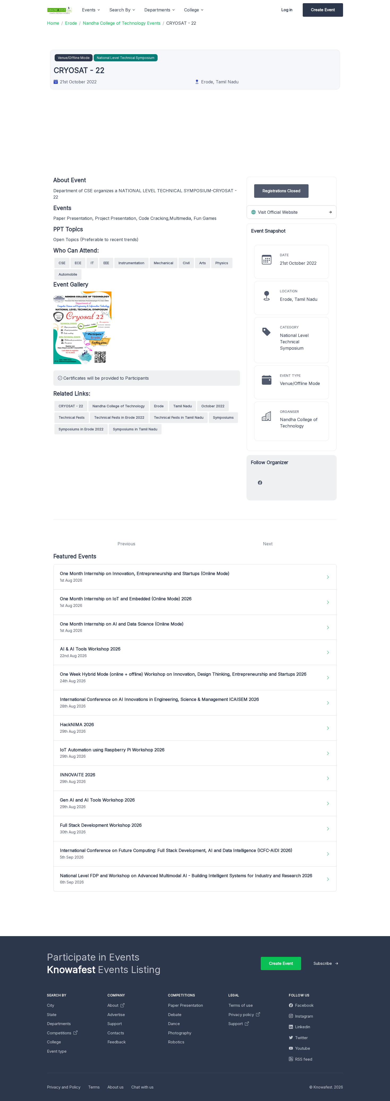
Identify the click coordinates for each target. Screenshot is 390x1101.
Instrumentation (131, 263)
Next (267, 543)
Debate (174, 1014)
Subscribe (323, 963)
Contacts (115, 1032)
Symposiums (223, 417)
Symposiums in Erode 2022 (81, 429)
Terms (94, 1087)
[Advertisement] (195, 139)
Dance (174, 1023)
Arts (202, 263)
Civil (186, 263)
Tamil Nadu (182, 406)
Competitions (59, 1032)
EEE (106, 263)
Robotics (176, 1041)
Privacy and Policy (63, 1087)
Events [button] (89, 9)
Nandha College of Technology (119, 406)
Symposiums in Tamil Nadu (135, 429)
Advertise (116, 1014)
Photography (179, 1032)
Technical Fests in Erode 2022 (119, 417)
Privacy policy (241, 1014)
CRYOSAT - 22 (71, 406)
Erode (159, 406)
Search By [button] (120, 9)
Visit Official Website (277, 212)
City (50, 1005)
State (52, 1014)
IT (92, 263)
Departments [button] (157, 9)
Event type (57, 1051)
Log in (286, 9)
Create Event (323, 9)
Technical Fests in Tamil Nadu (178, 417)
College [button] (191, 9)
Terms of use (240, 1005)
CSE (62, 263)
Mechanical (163, 263)
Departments (59, 1023)
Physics (221, 263)
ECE (78, 263)
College (54, 1041)
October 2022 (212, 406)
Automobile (68, 274)
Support (114, 1023)
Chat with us (142, 1087)
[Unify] (59, 10)
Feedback (116, 1041)
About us (115, 1087)
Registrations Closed (281, 190)
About (113, 1005)
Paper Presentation (185, 1005)
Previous (126, 543)
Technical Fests (72, 417)
